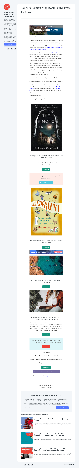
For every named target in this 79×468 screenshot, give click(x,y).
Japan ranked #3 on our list (52, 52)
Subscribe (10, 44)
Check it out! (46, 347)
